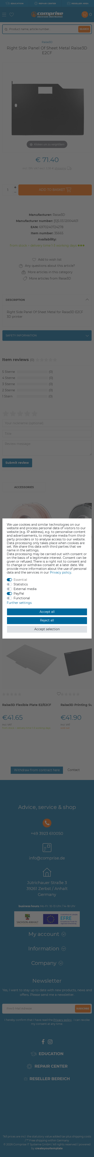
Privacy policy (60, 572)
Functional (22, 598)
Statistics (21, 584)
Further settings (19, 603)
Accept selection (47, 629)
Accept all (47, 612)
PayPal (19, 594)
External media (25, 589)
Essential (20, 580)
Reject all (47, 620)
